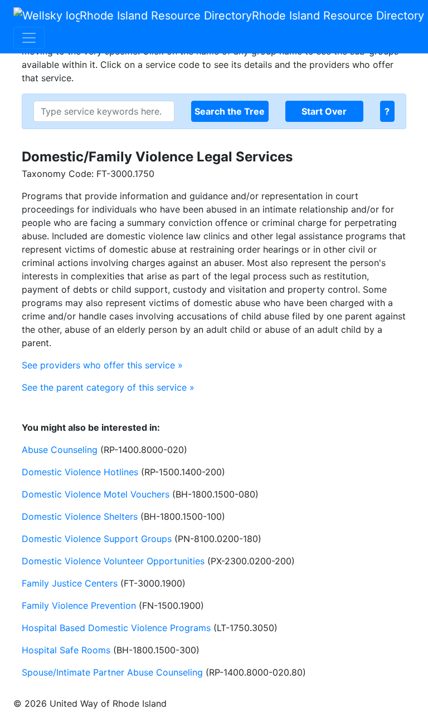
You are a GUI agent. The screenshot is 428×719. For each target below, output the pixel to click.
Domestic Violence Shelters (80, 516)
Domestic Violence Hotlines (80, 471)
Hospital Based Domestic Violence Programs (116, 627)
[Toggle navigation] (29, 38)
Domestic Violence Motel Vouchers (95, 494)
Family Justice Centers (70, 583)
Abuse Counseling (60, 449)
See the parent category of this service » (108, 387)
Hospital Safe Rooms (66, 650)
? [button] (387, 111)
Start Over (324, 111)
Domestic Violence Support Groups (97, 538)
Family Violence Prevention (79, 605)
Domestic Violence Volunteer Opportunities (113, 561)
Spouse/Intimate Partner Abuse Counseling (112, 672)
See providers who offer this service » (102, 365)
